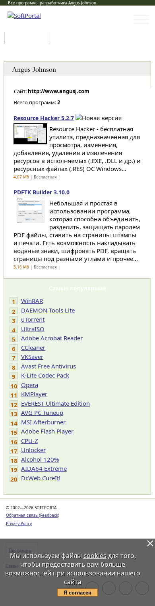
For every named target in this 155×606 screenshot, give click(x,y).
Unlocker (33, 450)
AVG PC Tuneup (42, 412)
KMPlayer (34, 394)
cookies (95, 555)
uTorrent (33, 319)
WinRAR (32, 301)
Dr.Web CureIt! (40, 478)
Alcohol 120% (40, 459)
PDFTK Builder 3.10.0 (42, 192)
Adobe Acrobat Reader (52, 338)
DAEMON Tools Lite (48, 310)
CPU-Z (29, 441)
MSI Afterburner (43, 422)
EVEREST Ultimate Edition (55, 403)
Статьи (67, 38)
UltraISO (33, 329)
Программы (28, 38)
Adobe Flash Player (47, 431)
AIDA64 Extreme (44, 468)
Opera (29, 385)
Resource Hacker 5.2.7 (44, 118)
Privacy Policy (19, 523)
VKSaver (32, 357)
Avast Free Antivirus (48, 366)
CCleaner (33, 347)
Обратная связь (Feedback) (32, 515)
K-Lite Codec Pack (45, 375)
